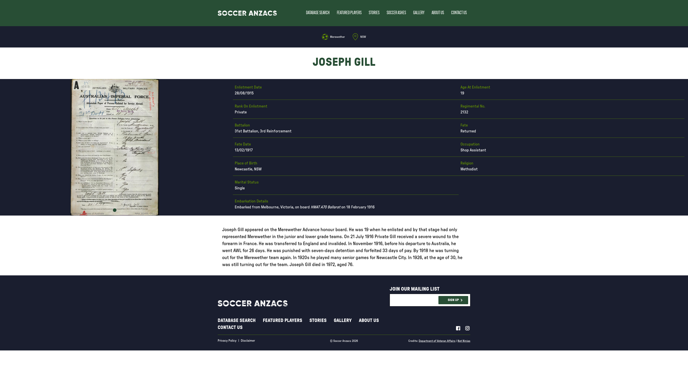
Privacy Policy (227, 340)
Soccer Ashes (396, 13)
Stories (374, 13)
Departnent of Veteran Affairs (437, 341)
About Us (438, 13)
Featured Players (349, 13)
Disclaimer (248, 340)
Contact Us (459, 13)
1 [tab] (114, 210)
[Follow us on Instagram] (467, 328)
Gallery (418, 13)
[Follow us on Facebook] (458, 328)
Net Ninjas (464, 341)
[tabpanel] (114, 147)
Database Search (318, 13)
